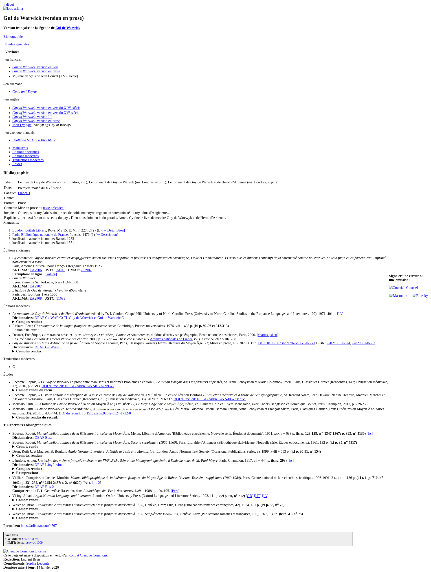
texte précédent (53, 208)
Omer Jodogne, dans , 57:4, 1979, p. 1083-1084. (79, 518)
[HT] (257, 496)
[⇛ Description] (113, 230)
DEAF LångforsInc (48, 465)
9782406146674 (338, 343)
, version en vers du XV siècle (45, 113)
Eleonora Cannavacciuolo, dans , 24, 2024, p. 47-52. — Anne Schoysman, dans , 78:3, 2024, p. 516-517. (147, 351)
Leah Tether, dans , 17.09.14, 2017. (58, 390)
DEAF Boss (43, 437)
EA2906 (36, 270)
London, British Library (29, 230)
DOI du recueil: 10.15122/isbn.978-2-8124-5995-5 (78, 386)
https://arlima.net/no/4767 (39, 525)
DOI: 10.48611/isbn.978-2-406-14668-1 (286, 343)
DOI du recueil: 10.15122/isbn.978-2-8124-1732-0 (95, 413)
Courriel (411, 287)
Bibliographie (13, 36)
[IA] (340, 314)
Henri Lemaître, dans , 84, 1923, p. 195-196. (94, 500)
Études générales (17, 44)
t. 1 (91, 483)
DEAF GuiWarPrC (48, 318)
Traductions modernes (28, 160)
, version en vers (35, 67)
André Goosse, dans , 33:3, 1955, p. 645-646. (85, 509)
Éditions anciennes (25, 152)
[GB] (249, 496)
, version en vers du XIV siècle (46, 108)
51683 (60, 298)
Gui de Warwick (67, 28)
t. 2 (97, 483)
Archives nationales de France (171, 339)
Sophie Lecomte (37, 563)
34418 (60, 270)
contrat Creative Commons (88, 555)
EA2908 (36, 298)
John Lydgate (21, 125)
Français (24, 193)
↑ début (8, 4)
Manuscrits (20, 148)
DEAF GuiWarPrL (48, 347)
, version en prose (36, 71)
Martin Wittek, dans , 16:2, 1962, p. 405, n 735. (59, 447)
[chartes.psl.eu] (267, 335)
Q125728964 (30, 539)
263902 (86, 270)
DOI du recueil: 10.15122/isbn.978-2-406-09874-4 (210, 399)
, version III (32, 117)
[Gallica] (50, 274)
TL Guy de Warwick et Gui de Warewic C (94, 318)
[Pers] (175, 491)
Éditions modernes (25, 156)
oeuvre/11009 (34, 542)
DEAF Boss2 (44, 487)
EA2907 (36, 286)
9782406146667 (363, 343)
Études (17, 164)
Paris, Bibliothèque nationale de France (40, 234)
